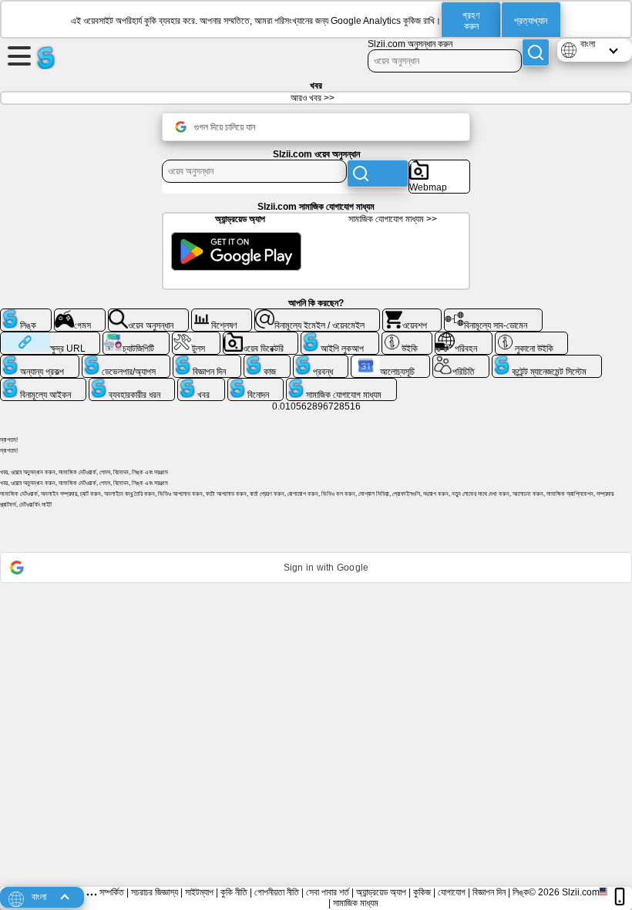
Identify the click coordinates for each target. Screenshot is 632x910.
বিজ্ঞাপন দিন (489, 892)
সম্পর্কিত (111, 892)
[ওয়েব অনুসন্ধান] (148, 314)
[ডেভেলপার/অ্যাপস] (126, 361)
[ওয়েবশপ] (412, 314)
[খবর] (201, 384)
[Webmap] (439, 165)
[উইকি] (407, 337)
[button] (316, 567)
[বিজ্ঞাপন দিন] (207, 361)
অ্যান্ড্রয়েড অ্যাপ (381, 892)
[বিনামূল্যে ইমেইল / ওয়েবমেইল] (317, 314)
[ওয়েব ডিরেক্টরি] (261, 337)
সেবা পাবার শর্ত (327, 892)
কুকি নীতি (233, 892)
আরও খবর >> (312, 98)
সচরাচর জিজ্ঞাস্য (154, 892)
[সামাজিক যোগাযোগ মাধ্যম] (341, 384)
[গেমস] (80, 314)
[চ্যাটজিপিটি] (136, 337)
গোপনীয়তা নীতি (276, 892)
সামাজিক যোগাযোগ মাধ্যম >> (392, 219)
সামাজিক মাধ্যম (355, 903)
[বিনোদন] (255, 384)
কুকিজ (422, 892)
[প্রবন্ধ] (320, 361)
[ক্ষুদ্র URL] (50, 337)
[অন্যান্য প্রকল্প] (39, 361)
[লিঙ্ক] (26, 314)
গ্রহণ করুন (471, 21)
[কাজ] (267, 361)
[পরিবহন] (463, 337)
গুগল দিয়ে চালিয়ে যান (224, 127)
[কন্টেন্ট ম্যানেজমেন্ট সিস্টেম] (547, 361)
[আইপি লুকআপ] (340, 337)
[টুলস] (196, 337)
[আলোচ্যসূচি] (390, 361)
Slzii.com (581, 892)
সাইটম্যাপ (199, 892)
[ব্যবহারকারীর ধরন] (132, 384)
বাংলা (587, 44)
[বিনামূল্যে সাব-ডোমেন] (493, 314)
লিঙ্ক (521, 892)
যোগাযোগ (452, 892)
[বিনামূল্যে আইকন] (43, 384)
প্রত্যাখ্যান (530, 20)
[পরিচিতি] (461, 361)
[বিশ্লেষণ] (222, 314)
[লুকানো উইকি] (532, 337)
